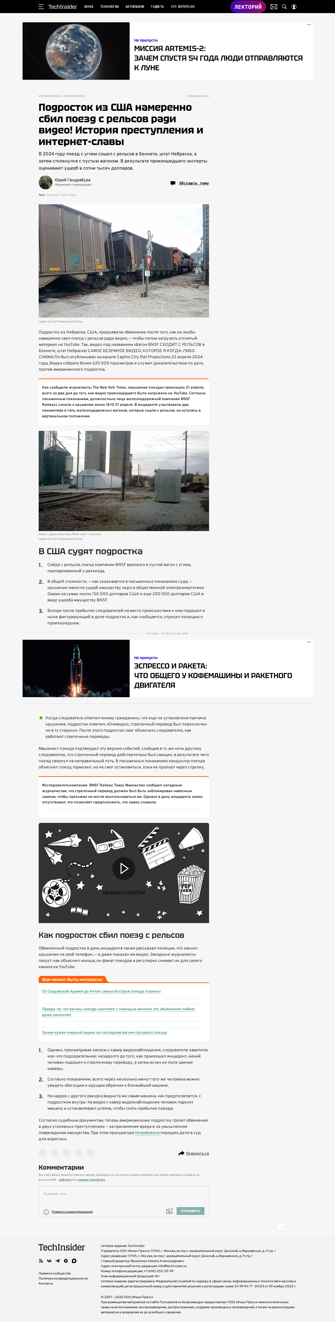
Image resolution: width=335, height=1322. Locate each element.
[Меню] (41, 6)
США (63, 195)
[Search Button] (284, 6)
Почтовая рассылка (274, 6)
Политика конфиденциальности (63, 1279)
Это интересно (50, 96)
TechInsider (62, 7)
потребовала (147, 1133)
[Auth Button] (294, 6)
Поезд (72, 195)
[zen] (66, 1261)
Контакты (46, 1284)
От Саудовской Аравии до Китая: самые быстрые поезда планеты (101, 991)
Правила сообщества (55, 1274)
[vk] (49, 1261)
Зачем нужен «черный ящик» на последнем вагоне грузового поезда (104, 1032)
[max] (74, 1261)
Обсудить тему (194, 183)
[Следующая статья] (168, 1226)
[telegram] (57, 1261)
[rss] (41, 1261)
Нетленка (52, 195)
